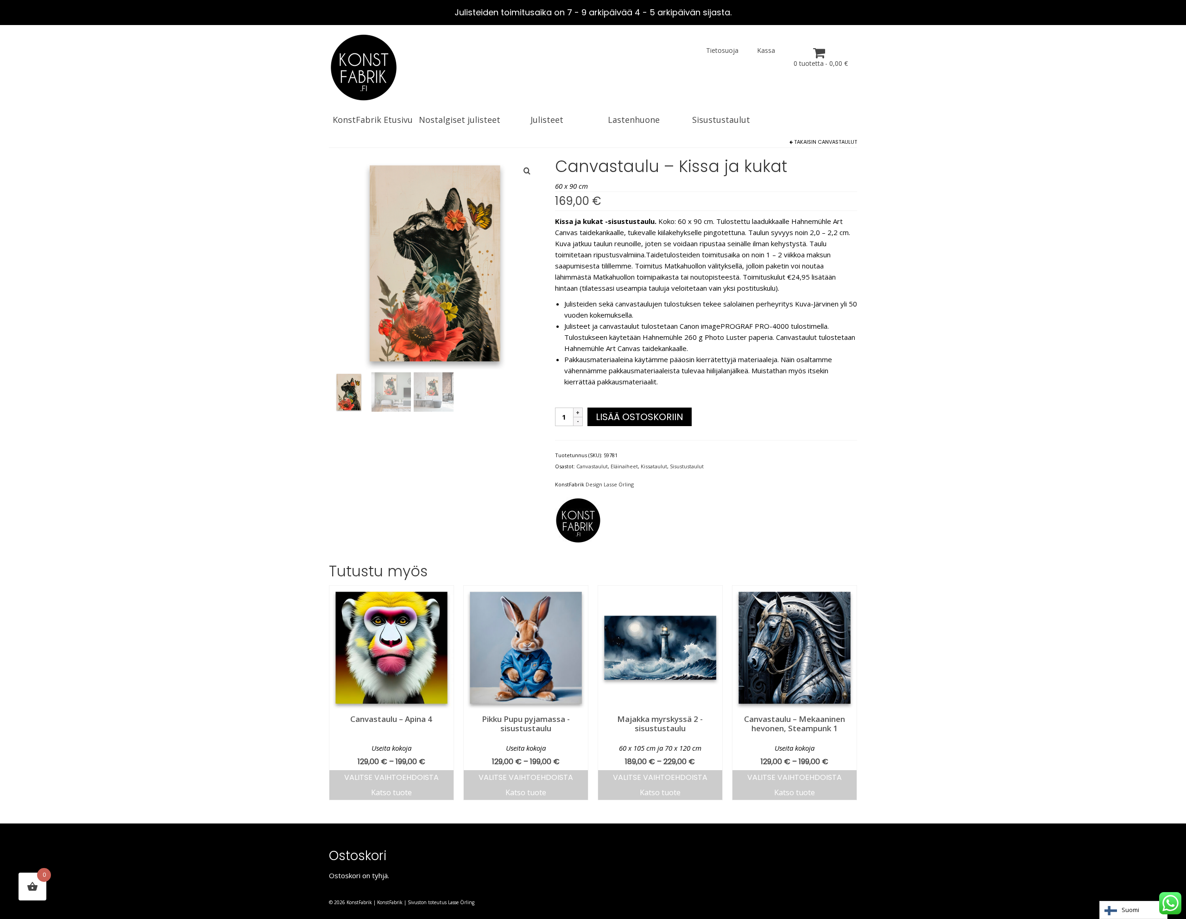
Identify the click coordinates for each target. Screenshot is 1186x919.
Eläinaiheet (624, 466)
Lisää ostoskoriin (639, 416)
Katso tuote (391, 792)
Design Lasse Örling (610, 484)
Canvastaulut (837, 142)
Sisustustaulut (687, 466)
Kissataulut (654, 466)
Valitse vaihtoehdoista (391, 777)
